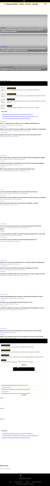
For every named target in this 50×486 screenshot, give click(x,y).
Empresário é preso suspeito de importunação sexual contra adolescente (16, 118)
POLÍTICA (28, 4)
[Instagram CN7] (5, 4)
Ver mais (23, 365)
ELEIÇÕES (35, 4)
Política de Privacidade (36, 481)
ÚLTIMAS (15, 4)
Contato (27, 481)
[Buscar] (45, 4)
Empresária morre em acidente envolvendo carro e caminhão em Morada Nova (17, 114)
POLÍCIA (21, 4)
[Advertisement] (24, 145)
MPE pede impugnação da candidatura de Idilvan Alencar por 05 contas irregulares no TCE (20, 116)
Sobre (10, 481)
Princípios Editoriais (18, 481)
